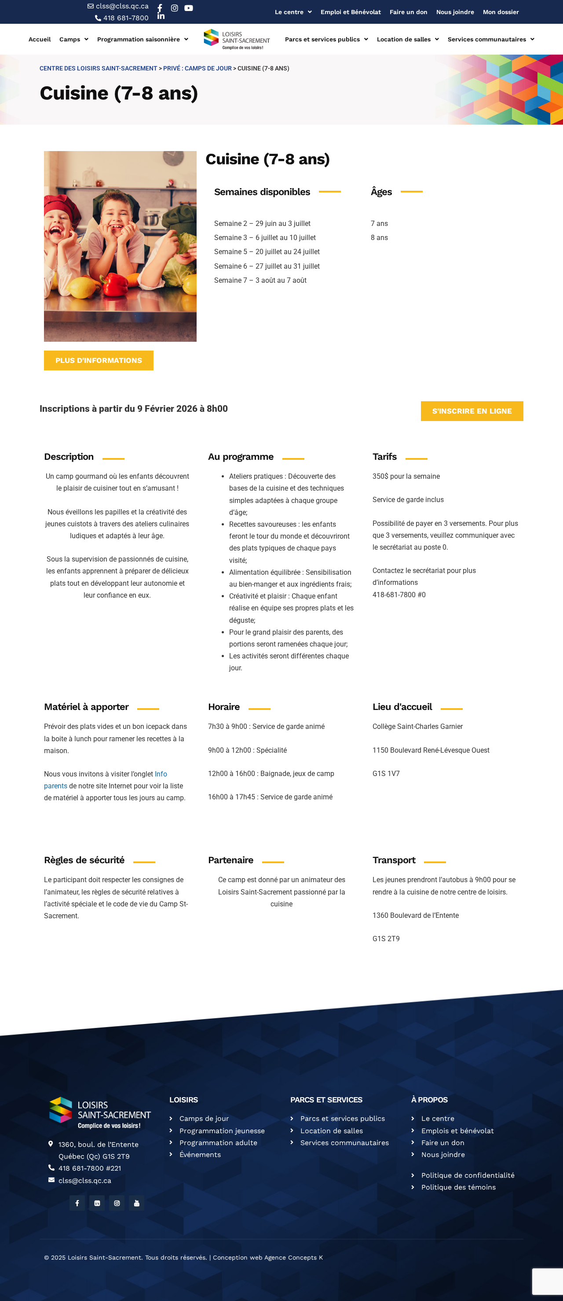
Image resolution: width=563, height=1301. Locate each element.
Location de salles (404, 39)
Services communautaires (487, 39)
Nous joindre (455, 11)
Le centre (289, 11)
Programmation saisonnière (138, 39)
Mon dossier (501, 11)
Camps (69, 39)
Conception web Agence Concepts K (268, 1257)
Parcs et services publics (322, 39)
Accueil (40, 39)
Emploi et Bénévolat (351, 11)
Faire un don (409, 11)
